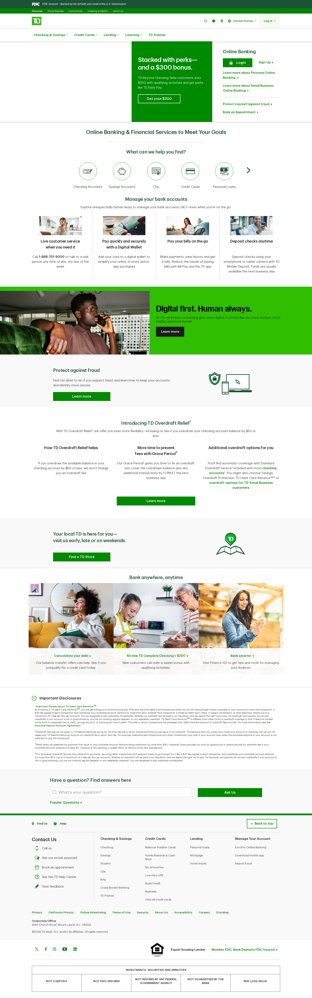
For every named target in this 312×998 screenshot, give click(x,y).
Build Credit (152, 883)
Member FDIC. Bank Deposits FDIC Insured (243, 949)
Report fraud (243, 863)
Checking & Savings (49, 35)
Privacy (37, 912)
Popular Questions (65, 802)
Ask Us (230, 792)
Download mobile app (249, 855)
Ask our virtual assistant (59, 858)
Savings (105, 855)
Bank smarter (240, 655)
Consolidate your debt (71, 655)
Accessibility (183, 912)
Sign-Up (265, 62)
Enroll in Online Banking (250, 847)
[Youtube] (64, 950)
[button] (206, 21)
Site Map (222, 912)
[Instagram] (54, 950)
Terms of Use (121, 912)
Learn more (170, 331)
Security (143, 912)
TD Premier (157, 35)
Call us (47, 848)
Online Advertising (93, 912)
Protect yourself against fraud (246, 104)
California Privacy (61, 912)
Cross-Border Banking (114, 887)
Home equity (198, 863)
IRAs (103, 879)
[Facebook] (45, 950)
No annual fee (154, 867)
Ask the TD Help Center (59, 877)
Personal (37, 11)
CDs (103, 871)
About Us (118, 11)
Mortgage (196, 855)
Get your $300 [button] (159, 98)
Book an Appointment (239, 112)
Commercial (75, 11)
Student (105, 863)
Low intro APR (154, 875)
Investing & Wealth (98, 11)
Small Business (55, 11)
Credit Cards (84, 35)
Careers (204, 912)
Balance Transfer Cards (160, 847)
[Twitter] (36, 950)
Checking (106, 847)
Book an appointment (58, 867)
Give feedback (53, 886)
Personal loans (199, 847)
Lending (110, 35)
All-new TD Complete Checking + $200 (156, 655)
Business (150, 891)
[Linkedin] (75, 950)
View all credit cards (158, 899)
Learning (132, 35)
